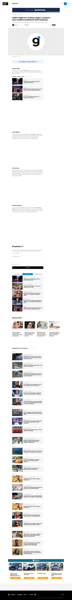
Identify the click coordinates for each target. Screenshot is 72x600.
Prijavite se (28, 267)
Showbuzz (25, 595)
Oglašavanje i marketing (46, 597)
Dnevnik (13, 595)
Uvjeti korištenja (52, 597)
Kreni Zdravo (35, 595)
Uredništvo (41, 597)
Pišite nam (38, 597)
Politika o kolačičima (61, 597)
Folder (31, 595)
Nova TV (9, 595)
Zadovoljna (19, 595)
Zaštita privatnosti (56, 597)
